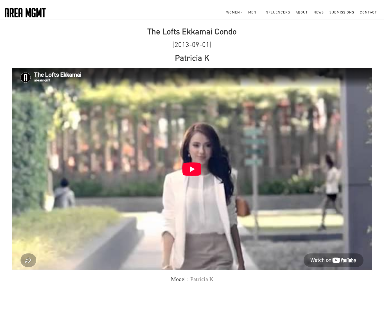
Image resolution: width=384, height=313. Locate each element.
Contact (368, 12)
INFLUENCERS (277, 12)
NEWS (318, 12)
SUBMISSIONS (341, 12)
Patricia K (201, 279)
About (302, 12)
